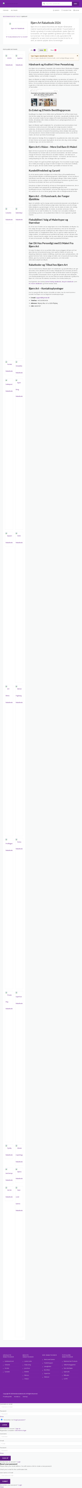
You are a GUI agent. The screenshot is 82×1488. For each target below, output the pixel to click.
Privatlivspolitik (7, 1396)
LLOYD (66, 1379)
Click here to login (20, 1430)
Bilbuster (66, 1375)
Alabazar (46, 1377)
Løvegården (47, 1366)
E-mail (2, 1441)
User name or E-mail (6, 1473)
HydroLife (67, 1372)
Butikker (14, 10)
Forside (5, 10)
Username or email (6, 1404)
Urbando (7, 1365)
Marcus (26, 1375)
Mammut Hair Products (70, 1361)
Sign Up (18, 1428)
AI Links (7, 1368)
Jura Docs (27, 1368)
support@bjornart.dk (42, 298)
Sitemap (25, 1396)
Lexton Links (28, 1361)
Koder (42, 50)
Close (2, 1487)
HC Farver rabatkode (35, 283)
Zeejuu (26, 1379)
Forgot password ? (20, 1420)
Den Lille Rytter (68, 1368)
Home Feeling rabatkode (53, 281)
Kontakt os (17, 1396)
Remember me (8, 1420)
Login (77, 10)
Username (3, 1434)
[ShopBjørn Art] (17, 28)
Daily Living (27, 1365)
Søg (75, 3)
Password (3, 1411)
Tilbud (53, 50)
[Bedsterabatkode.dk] (10, 3)
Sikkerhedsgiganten (70, 1365)
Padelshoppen (48, 1363)
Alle (33, 50)
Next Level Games (49, 1359)
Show (2, 1416)
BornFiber (47, 1370)
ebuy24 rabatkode (67, 281)
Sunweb (7, 1372)
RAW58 (26, 1372)
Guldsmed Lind (9, 1361)
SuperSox (47, 1373)
